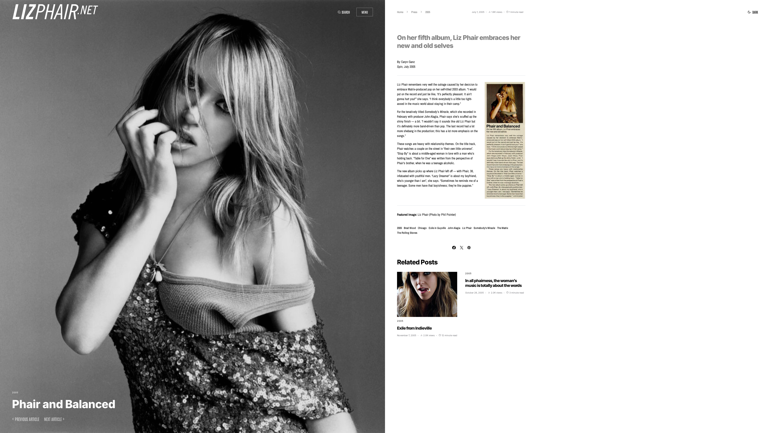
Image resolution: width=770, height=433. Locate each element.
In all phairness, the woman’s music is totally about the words (493, 283)
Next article (53, 419)
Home (400, 12)
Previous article (27, 419)
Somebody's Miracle (484, 228)
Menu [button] (365, 12)
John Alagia (454, 228)
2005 (15, 392)
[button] (344, 12)
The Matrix (502, 228)
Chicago (422, 228)
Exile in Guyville (437, 228)
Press (414, 12)
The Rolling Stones (407, 232)
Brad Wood (410, 228)
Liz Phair (467, 228)
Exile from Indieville (414, 328)
